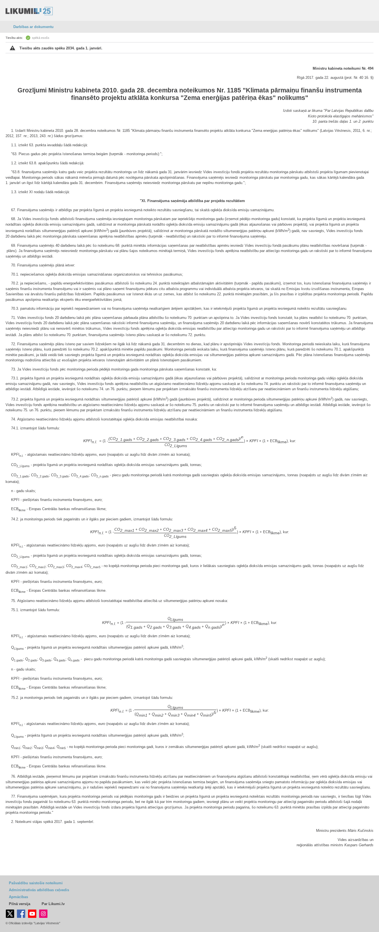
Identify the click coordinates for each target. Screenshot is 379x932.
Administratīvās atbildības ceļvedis (39, 890)
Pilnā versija (19, 904)
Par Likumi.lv (53, 904)
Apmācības (18, 897)
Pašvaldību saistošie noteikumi (36, 883)
